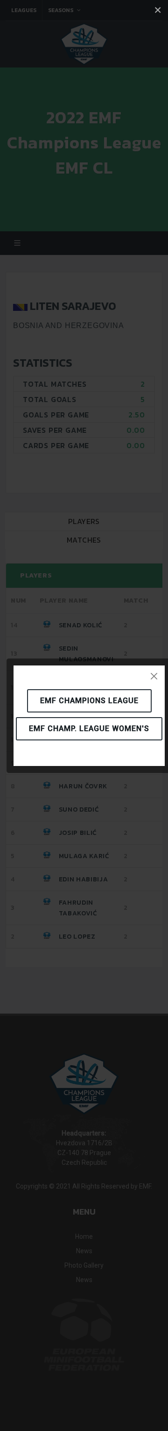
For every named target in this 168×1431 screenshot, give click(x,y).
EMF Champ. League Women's (89, 728)
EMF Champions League (89, 700)
